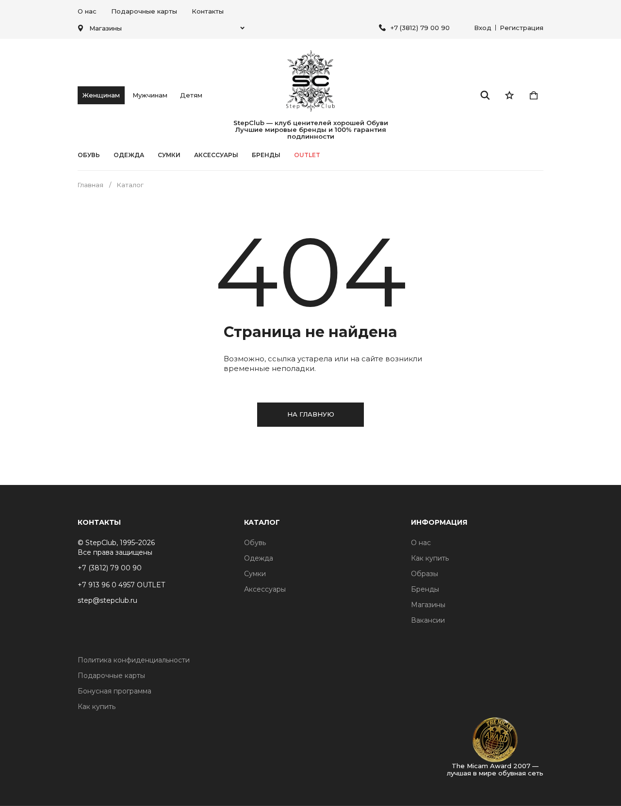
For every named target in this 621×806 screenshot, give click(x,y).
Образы (424, 573)
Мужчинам (149, 95)
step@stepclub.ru (107, 600)
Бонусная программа (114, 691)
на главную (310, 414)
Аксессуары (216, 155)
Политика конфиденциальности (134, 660)
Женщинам (101, 95)
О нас (87, 11)
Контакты (208, 11)
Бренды (425, 589)
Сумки (169, 155)
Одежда (129, 155)
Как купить (430, 558)
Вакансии (428, 620)
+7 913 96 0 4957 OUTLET (121, 584)
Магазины (428, 604)
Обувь (89, 155)
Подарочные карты (144, 11)
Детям (191, 95)
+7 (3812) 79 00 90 (420, 27)
